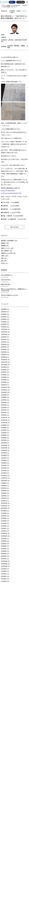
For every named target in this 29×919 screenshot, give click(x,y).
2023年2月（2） (5, 412)
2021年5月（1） (5, 463)
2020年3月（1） (5, 495)
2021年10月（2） (5, 450)
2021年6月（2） (5, 460)
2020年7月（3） (5, 488)
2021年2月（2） (5, 470)
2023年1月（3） (5, 415)
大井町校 (10, 46)
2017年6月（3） (5, 576)
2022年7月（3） (5, 430)
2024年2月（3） (5, 382)
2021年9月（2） (5, 452)
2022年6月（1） (5, 432)
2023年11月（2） (5, 390)
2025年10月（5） (5, 334)
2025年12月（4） (5, 329)
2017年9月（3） (5, 568)
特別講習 (5, 245)
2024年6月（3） (5, 374)
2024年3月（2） (5, 379)
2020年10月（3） (5, 480)
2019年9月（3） (5, 510)
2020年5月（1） (5, 493)
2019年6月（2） (5, 518)
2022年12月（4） (5, 417)
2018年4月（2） (5, 551)
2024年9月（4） (5, 367)
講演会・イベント (7, 248)
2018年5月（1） (5, 548)
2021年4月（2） (5, 465)
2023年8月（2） (5, 397)
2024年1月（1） (5, 384)
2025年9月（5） (5, 337)
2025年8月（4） (5, 339)
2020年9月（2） (5, 483)
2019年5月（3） (5, 520)
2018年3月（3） (5, 553)
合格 (4, 258)
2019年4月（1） (5, 523)
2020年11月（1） (5, 478)
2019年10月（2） (5, 508)
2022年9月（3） (5, 425)
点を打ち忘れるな (6, 279)
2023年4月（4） (5, 407)
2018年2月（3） (5, 556)
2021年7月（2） (5, 458)
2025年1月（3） (5, 357)
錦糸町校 (16, 46)
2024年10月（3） (5, 364)
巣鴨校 (23, 46)
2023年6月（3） (5, 402)
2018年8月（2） (5, 541)
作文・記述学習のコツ (6, 275)
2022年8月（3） (5, 427)
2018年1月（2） (5, 558)
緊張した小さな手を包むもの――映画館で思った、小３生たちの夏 (14, 289)
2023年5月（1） (5, 405)
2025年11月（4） (5, 332)
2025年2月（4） (5, 354)
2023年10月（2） (5, 392)
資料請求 (11, 2)
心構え (5, 255)
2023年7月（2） (5, 400)
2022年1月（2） (5, 442)
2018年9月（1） (5, 538)
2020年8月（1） (5, 485)
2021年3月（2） (5, 468)
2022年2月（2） (5, 440)
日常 (4, 260)
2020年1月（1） (5, 500)
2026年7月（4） (5, 311)
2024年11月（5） (5, 362)
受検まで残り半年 (5, 284)
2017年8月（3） (5, 571)
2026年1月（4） (5, 326)
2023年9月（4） (5, 395)
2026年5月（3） (5, 316)
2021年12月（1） (5, 445)
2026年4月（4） (5, 319)
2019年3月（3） (5, 526)
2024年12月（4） (5, 359)
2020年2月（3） (5, 498)
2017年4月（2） (5, 581)
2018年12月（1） (5, 533)
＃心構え (11, 12)
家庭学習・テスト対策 (8, 253)
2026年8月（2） (5, 309)
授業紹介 (5, 243)
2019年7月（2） (5, 515)
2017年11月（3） (5, 563)
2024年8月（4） (5, 369)
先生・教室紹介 (7, 250)
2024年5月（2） (5, 377)
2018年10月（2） (5, 536)
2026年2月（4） (5, 324)
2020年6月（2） (5, 490)
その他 (4, 263)
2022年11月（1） (5, 420)
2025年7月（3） (5, 342)
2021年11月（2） (5, 447)
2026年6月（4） (5, 314)
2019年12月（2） (5, 503)
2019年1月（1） (5, 531)
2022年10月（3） (5, 422)
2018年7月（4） (5, 543)
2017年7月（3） (5, 573)
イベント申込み (20, 2)
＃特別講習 (12, 11)
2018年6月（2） (5, 546)
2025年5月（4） (5, 347)
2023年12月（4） (5, 387)
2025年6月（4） (5, 344)
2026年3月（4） (5, 321)
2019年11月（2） (5, 505)
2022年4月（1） (5, 435)
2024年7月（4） (5, 372)
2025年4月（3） (5, 349)
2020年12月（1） (5, 475)
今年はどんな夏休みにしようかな (9, 295)
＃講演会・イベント (21, 11)
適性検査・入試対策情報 (9, 240)
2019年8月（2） (5, 513)
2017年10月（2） (5, 566)
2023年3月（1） (5, 410)
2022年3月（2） (5, 437)
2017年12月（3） (5, 561)
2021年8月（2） (5, 455)
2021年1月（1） (5, 473)
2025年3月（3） (5, 352)
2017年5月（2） (5, 578)
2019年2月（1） (5, 528)
